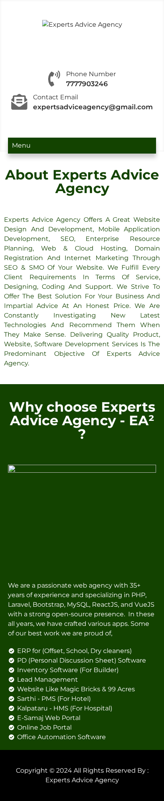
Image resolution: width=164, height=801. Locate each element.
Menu (21, 145)
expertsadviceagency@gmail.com (93, 107)
